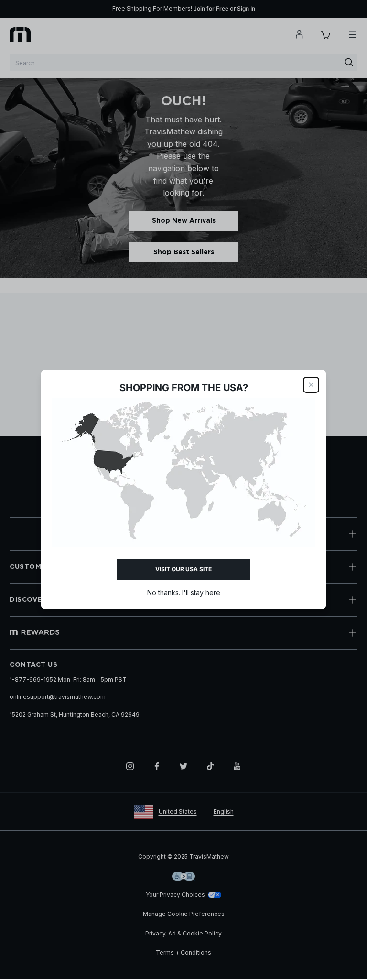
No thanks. (183, 592)
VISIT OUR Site (183, 569)
